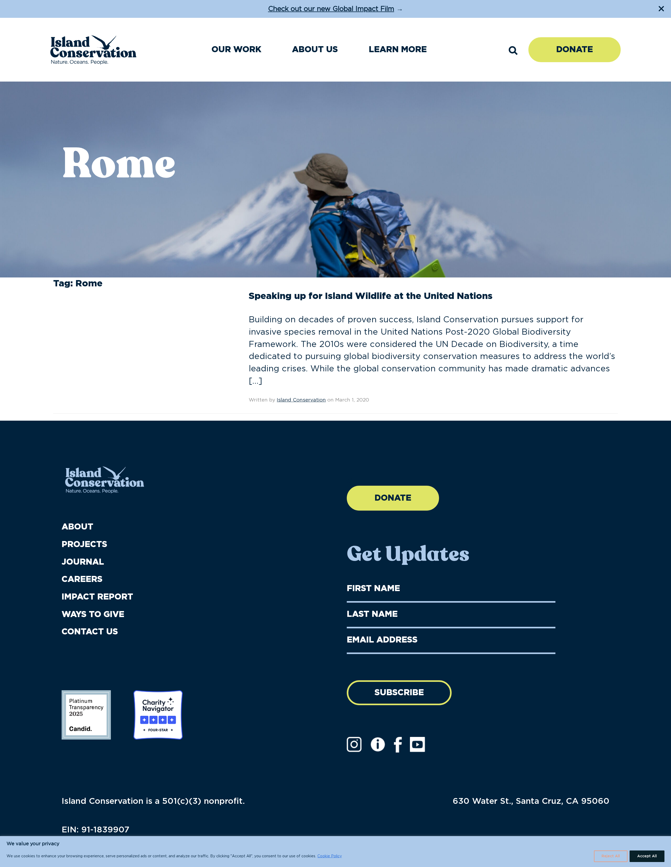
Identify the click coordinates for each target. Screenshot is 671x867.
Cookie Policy (329, 856)
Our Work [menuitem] (236, 49)
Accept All (647, 856)
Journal (83, 562)
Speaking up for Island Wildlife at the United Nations (371, 296)
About (77, 527)
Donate (574, 49)
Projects (84, 544)
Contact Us (90, 632)
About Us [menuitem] (315, 49)
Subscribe (399, 692)
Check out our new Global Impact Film (331, 9)
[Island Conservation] (93, 50)
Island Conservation (301, 400)
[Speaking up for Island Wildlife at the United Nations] (92, 307)
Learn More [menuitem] (398, 49)
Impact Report (97, 597)
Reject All (611, 856)
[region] (335, 851)
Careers (82, 579)
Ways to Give (93, 614)
